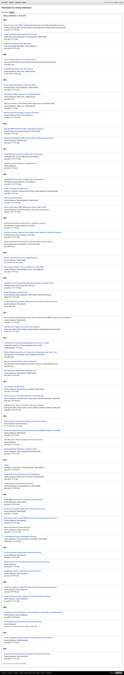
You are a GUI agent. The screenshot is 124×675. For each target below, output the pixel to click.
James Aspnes (16, 467)
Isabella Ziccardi (30, 71)
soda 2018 (7, 288)
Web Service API (30, 673)
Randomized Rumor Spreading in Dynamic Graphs (20, 449)
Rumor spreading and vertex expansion (17, 527)
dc (5, 262)
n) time (6, 465)
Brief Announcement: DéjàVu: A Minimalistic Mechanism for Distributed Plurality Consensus (34, 25)
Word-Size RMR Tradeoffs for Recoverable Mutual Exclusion (24, 129)
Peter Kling (31, 225)
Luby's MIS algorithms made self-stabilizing (18, 69)
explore (11, 2)
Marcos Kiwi (20, 115)
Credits (16, 673)
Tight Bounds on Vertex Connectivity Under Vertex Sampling (24, 405)
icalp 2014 (7, 453)
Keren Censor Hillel (10, 46)
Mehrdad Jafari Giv (22, 200)
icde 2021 (7, 212)
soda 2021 (7, 184)
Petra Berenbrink (9, 225)
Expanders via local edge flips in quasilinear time (20, 163)
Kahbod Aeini (8, 36)
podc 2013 (7, 469)
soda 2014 (7, 444)
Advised (12, 12)
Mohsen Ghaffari (22, 329)
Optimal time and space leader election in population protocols (25, 223)
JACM (6, 297)
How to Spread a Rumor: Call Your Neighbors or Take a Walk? (24, 267)
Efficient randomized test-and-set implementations (21, 257)
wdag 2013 (7, 479)
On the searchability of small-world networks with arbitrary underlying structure (30, 587)
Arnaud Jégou (32, 398)
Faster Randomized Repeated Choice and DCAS (20, 85)
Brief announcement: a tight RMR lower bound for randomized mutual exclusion (30, 518)
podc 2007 (7, 642)
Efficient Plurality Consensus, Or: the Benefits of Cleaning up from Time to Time (30, 352)
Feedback (49, 673)
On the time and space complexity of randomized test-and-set (24, 509)
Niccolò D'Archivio (26, 27)
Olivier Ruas (35, 209)
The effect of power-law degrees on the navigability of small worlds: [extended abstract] (33, 612)
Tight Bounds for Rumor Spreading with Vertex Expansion (23, 439)
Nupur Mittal (56, 398)
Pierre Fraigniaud (9, 423)
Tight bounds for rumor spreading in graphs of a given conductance (26, 562)
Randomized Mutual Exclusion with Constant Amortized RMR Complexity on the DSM (32, 430)
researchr (4, 2)
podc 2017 (7, 322)
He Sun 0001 (33, 539)
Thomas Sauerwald (34, 244)
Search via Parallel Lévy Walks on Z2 (16, 188)
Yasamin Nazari (21, 373)
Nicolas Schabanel (22, 573)
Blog (38, 673)
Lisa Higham (30, 389)
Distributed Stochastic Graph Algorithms (17, 43)
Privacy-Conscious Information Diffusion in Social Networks (24, 396)
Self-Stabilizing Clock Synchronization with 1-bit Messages (23, 154)
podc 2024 (7, 89)
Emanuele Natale (60, 27)
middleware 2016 (9, 347)
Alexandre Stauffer (35, 451)
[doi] (18, 30)
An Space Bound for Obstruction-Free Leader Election (22, 474)
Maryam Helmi (21, 389)
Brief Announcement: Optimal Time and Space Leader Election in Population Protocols (32, 232)
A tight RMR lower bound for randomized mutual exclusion (23, 499)
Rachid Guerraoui (22, 398)
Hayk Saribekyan (34, 156)
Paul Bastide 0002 (9, 156)
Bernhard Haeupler (46, 329)
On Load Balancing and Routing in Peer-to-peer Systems (23, 621)
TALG (6, 331)
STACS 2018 (8, 306)
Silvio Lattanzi (32, 294)
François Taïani (44, 209)
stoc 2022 (7, 168)
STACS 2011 (8, 566)
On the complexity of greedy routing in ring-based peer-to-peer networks (28, 637)
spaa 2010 (7, 601)
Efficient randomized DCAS (13, 198)
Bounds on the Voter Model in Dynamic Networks (20, 361)
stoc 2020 (7, 228)
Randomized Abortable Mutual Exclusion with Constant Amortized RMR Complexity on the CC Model (37, 317)
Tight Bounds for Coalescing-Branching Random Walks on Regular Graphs (29, 283)
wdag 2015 (7, 400)
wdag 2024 (7, 99)
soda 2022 (7, 159)
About (4, 673)
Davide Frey (16, 345)
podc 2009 (7, 617)
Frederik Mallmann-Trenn (24, 269)
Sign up (121, 2)
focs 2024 (7, 117)
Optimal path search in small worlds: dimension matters (22, 571)
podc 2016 (7, 375)
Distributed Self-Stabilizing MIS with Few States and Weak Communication (28, 138)
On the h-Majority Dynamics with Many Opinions (20, 59)
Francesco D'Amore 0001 (12, 27)
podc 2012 (7, 513)
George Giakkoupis (38, 27)
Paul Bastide (8, 181)
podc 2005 (7, 658)
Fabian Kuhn (57, 329)
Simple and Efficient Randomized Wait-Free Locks (20, 34)
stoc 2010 (7, 592)
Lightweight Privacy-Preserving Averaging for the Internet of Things (26, 343)
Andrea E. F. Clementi (10, 191)
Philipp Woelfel (41, 36)
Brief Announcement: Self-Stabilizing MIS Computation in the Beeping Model (29, 103)
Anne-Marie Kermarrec (24, 209)
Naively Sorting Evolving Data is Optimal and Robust (21, 112)
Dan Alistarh (7, 467)
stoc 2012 (7, 504)
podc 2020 (7, 237)
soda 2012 (7, 532)
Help (21, 673)
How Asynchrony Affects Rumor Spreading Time (20, 370)
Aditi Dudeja (20, 46)
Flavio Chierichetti (9, 294)
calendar (18, 2)
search (24, 2)
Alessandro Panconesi (44, 294)
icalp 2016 (7, 357)
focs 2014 (7, 435)
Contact (9, 673)
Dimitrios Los (29, 115)
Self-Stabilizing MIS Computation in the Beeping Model (22, 94)
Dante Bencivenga (18, 36)
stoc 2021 (7, 202)
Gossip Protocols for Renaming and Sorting (18, 483)
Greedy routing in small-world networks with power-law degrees (25, 421)
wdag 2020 (7, 246)
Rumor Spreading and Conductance (16, 292)
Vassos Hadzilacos (22, 640)
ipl (4, 73)
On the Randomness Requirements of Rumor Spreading (22, 552)
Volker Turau (20, 71)
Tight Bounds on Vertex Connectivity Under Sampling (22, 327)
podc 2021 (7, 193)
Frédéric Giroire (50, 27)
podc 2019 (7, 271)
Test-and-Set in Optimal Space (14, 386)
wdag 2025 (7, 64)
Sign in (116, 2)
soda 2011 (7, 557)
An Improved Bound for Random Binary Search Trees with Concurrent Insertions (30, 301)
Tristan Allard (8, 345)
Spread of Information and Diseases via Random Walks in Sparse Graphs (28, 241)
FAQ (42, 673)
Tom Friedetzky (20, 354)
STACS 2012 (8, 541)
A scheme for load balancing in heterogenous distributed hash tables (27, 654)
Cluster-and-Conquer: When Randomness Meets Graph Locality (25, 207)
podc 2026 (7, 30)
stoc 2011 (7, 575)
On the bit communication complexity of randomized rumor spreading (27, 596)
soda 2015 (7, 410)
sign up (11, 663)
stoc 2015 (7, 391)
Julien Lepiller (38, 345)
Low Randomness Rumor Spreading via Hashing (20, 536)
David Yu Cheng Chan (11, 131)
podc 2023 (7, 133)
